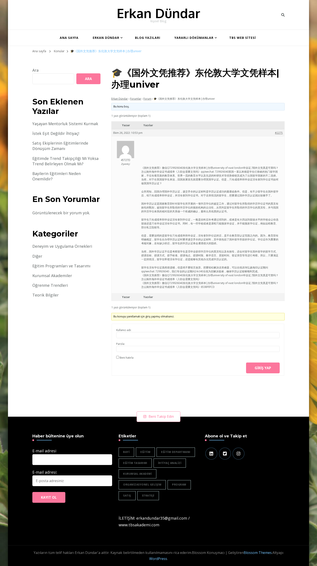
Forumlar (135, 99)
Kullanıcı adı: (123, 330)
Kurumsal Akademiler (52, 275)
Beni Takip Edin (161, 416)
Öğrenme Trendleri (50, 285)
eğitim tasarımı (135, 463)
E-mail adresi (44, 450)
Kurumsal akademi (137, 474)
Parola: (120, 344)
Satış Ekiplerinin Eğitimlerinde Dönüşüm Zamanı (60, 145)
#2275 (279, 133)
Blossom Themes (258, 552)
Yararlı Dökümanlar (193, 38)
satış (127, 495)
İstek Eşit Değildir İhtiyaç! (55, 133)
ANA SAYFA (69, 38)
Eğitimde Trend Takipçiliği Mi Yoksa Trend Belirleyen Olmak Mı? (65, 161)
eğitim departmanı (175, 452)
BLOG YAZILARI (147, 38)
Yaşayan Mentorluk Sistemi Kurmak (65, 123)
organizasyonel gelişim (142, 484)
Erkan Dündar (158, 13)
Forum (147, 99)
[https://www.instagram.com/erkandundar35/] (238, 454)
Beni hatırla (126, 357)
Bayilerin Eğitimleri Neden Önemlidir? (56, 176)
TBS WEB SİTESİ (242, 38)
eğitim (145, 452)
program (179, 484)
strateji (148, 495)
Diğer (37, 256)
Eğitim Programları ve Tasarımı (61, 265)
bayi (126, 452)
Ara (35, 70)
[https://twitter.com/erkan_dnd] (225, 454)
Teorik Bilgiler (45, 295)
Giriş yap (263, 368)
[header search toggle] (283, 15)
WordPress (158, 558)
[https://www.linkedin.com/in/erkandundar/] (211, 454)
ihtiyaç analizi (170, 463)
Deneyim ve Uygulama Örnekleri (62, 246)
